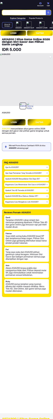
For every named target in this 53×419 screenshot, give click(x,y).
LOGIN (13, 33)
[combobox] (24, 12)
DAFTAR (40, 33)
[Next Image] (51, 80)
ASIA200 (6, 129)
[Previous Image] (2, 80)
